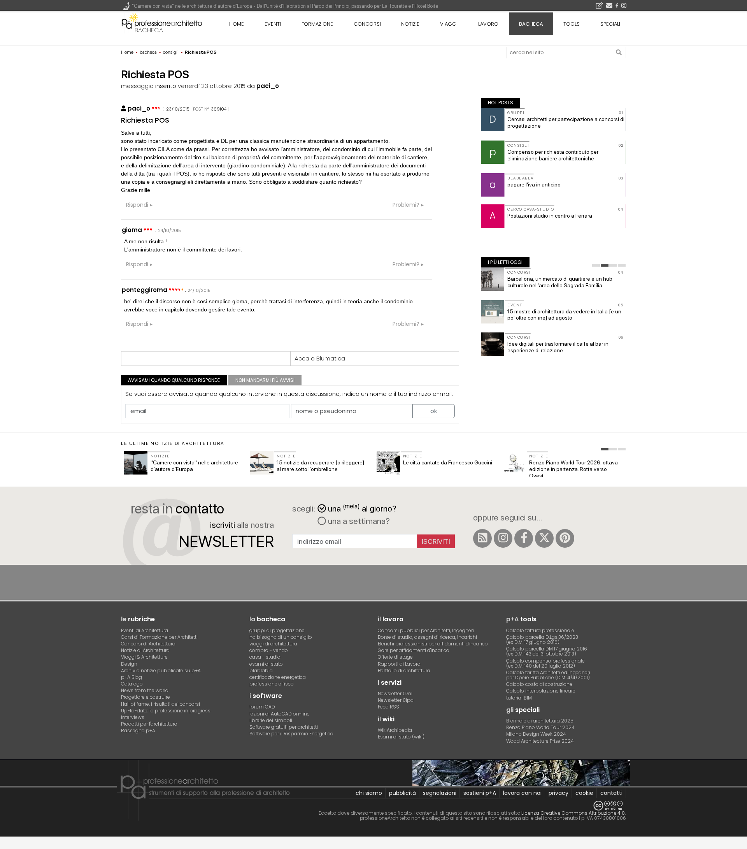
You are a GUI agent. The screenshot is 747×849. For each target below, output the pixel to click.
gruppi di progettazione (277, 630)
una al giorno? (362, 507)
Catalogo (132, 683)
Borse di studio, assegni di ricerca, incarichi (427, 637)
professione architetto (162, 22)
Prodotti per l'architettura (149, 724)
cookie (584, 793)
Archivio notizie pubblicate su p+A (161, 670)
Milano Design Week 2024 (536, 734)
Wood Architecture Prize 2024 (540, 741)
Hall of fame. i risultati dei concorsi (160, 704)
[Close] (5, 845)
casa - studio (265, 657)
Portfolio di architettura (404, 670)
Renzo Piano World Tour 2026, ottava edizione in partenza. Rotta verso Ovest (573, 469)
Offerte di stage (395, 657)
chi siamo (369, 793)
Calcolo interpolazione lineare (540, 690)
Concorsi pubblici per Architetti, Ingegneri (426, 630)
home (236, 24)
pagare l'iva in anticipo (534, 184)
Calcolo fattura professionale (540, 630)
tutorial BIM (519, 697)
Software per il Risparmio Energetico (291, 733)
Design (129, 664)
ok (433, 411)
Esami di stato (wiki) (401, 736)
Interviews (132, 717)
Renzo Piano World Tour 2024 (540, 727)
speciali (610, 24)
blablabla (261, 670)
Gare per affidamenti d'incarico (413, 650)
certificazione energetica (277, 677)
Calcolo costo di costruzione (539, 684)
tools (571, 24)
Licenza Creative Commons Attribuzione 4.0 (573, 813)
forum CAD (262, 706)
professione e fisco (271, 683)
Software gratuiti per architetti (283, 727)
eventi (273, 24)
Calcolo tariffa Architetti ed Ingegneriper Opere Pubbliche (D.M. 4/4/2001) (548, 675)
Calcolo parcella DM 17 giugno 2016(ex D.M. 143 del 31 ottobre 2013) (546, 651)
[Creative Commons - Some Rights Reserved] (373, 805)
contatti (611, 793)
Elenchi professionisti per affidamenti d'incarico (433, 643)
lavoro (488, 24)
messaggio (137, 86)
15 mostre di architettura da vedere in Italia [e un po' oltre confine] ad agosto (564, 314)
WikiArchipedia (395, 730)
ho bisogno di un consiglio (280, 637)
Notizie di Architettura (145, 650)
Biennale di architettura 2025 (539, 720)
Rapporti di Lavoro (399, 664)
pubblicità (402, 793)
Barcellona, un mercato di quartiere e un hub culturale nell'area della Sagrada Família (559, 282)
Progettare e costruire (145, 697)
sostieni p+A (479, 793)
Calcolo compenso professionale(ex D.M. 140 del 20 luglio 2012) (545, 663)
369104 (218, 109)
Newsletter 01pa (396, 700)
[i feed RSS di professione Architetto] (482, 538)
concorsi (367, 24)
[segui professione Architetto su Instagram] (503, 538)
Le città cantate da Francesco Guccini (447, 462)
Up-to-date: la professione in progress (165, 710)
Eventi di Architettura (144, 630)
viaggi (449, 24)
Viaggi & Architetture (144, 657)
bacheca (149, 30)
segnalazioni (439, 793)
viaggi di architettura (273, 643)
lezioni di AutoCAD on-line (279, 713)
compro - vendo (268, 650)
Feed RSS (388, 706)
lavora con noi (522, 793)
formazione (317, 24)
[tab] (596, 265)
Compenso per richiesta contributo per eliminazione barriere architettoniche (552, 155)
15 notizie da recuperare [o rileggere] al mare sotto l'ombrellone (320, 465)
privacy (558, 793)
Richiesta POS (145, 120)
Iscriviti (436, 541)
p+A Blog (131, 677)
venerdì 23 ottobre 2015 (211, 86)
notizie (410, 24)
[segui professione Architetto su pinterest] (565, 538)
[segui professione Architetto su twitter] (544, 538)
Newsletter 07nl (395, 693)
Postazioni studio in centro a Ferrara (549, 216)
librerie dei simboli (270, 720)
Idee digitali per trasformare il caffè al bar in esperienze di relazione (557, 347)
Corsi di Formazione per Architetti (159, 637)
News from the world (144, 690)
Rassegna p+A (138, 730)
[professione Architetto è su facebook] (523, 538)
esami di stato (266, 664)
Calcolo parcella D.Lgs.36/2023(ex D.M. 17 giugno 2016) (542, 639)
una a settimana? (358, 521)
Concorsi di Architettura (148, 643)
